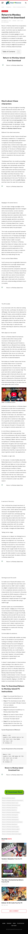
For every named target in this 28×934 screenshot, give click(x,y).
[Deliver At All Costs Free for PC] (14, 894)
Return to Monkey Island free (9, 807)
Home (3, 923)
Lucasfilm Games (20, 180)
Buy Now (14, 925)
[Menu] (3, 3)
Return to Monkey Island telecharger (11, 834)
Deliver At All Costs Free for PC (12, 903)
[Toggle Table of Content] (17, 51)
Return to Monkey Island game (10, 814)
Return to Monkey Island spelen (10, 831)
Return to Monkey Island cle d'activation (12, 800)
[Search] (25, 3)
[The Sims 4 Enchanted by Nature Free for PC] (14, 871)
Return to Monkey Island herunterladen (12, 822)
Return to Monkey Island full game (11, 812)
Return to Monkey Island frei (9, 810)
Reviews (9, 923)
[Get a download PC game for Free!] (14, 2)
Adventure (4, 11)
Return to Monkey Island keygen (10, 826)
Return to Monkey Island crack (10, 803)
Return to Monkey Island (8, 798)
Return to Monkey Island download (11, 805)
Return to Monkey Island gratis (10, 817)
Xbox (14, 923)
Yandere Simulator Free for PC (12, 859)
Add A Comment (14, 911)
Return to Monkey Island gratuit (10, 819)
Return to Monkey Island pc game (10, 829)
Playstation (20, 923)
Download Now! (15, 792)
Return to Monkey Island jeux (9, 824)
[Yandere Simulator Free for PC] (14, 850)
